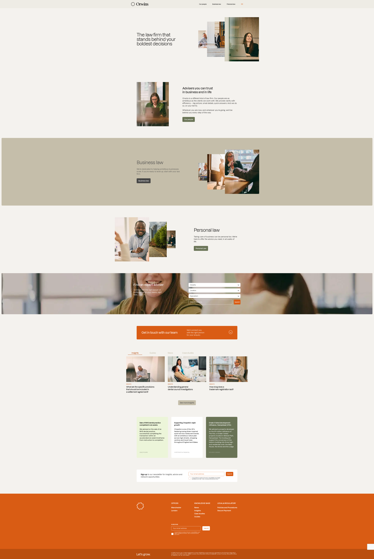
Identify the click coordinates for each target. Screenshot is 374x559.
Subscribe (174, 524)
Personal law (231, 4)
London (174, 510)
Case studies (199, 514)
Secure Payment (224, 510)
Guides (197, 517)
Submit (237, 302)
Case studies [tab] (188, 353)
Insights (197, 510)
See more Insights (187, 403)
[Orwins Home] (139, 4)
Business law (216, 4)
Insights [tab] (135, 353)
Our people (202, 4)
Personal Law (201, 248)
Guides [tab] (153, 353)
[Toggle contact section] (230, 332)
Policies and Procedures (227, 507)
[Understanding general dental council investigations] (187, 374)
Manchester (176, 507)
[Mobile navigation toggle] (242, 4)
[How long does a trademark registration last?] (228, 374)
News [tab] (170, 353)
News (196, 507)
